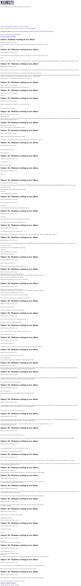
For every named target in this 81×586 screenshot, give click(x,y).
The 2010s (11, 34)
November (18, 31)
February (48, 31)
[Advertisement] (40, 16)
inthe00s (18, 34)
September (26, 31)
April (41, 31)
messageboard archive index (11, 26)
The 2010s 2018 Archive (5, 31)
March (44, 31)
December (13, 31)
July (33, 31)
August (30, 31)
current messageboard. (31, 28)
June (36, 31)
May (38, 31)
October (21, 31)
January (51, 31)
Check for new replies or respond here (8, 36)
